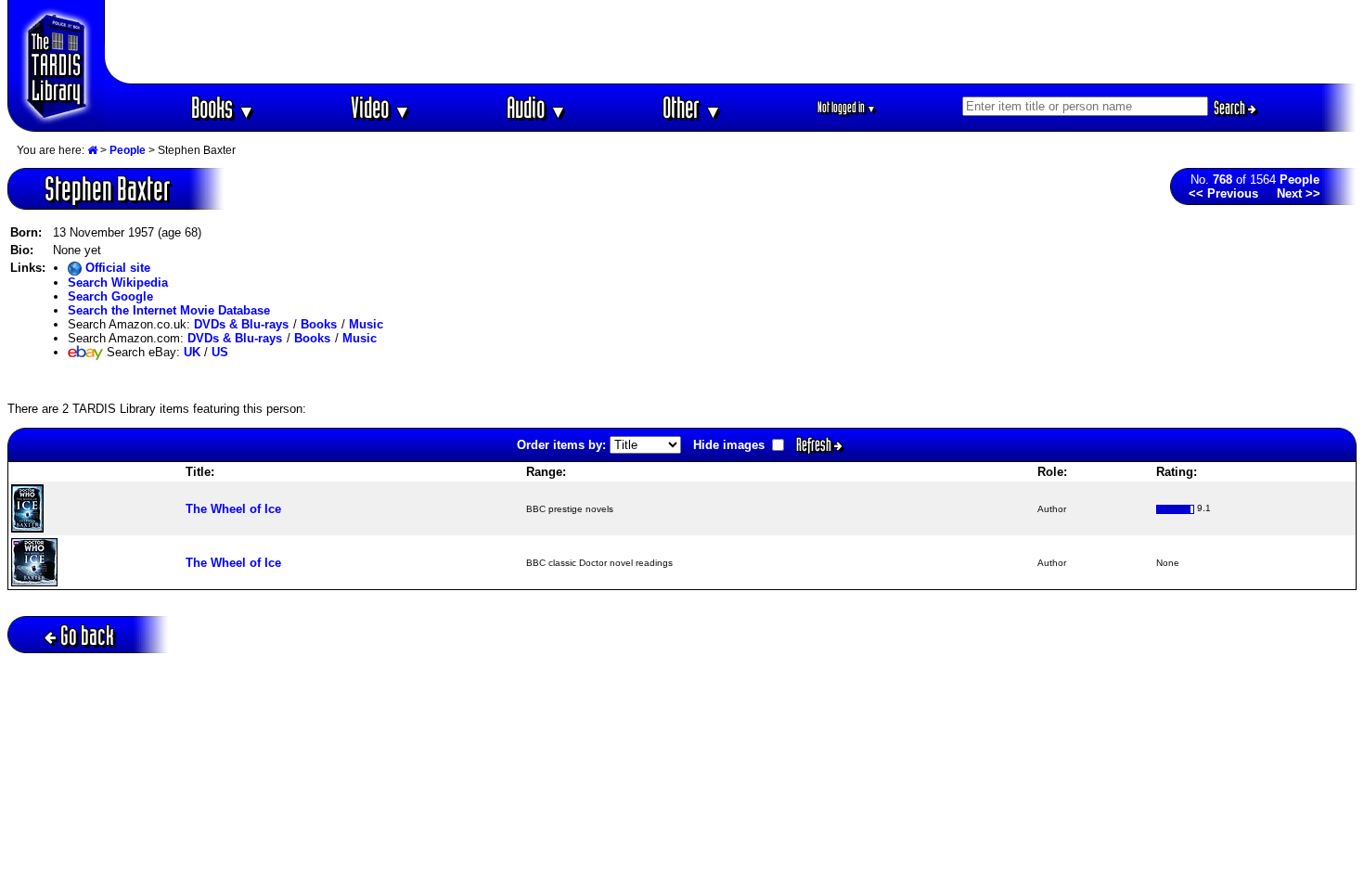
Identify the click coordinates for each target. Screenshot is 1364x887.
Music (366, 324)
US (220, 352)
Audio (537, 107)
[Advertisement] (731, 42)
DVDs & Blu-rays (241, 324)
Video (381, 107)
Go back (87, 635)
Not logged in (846, 107)
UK (192, 352)
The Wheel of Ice (233, 509)
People (127, 150)
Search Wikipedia (118, 282)
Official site (116, 268)
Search (1231, 107)
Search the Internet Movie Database (169, 310)
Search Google (110, 296)
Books (223, 107)
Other (692, 107)
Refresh (815, 444)
